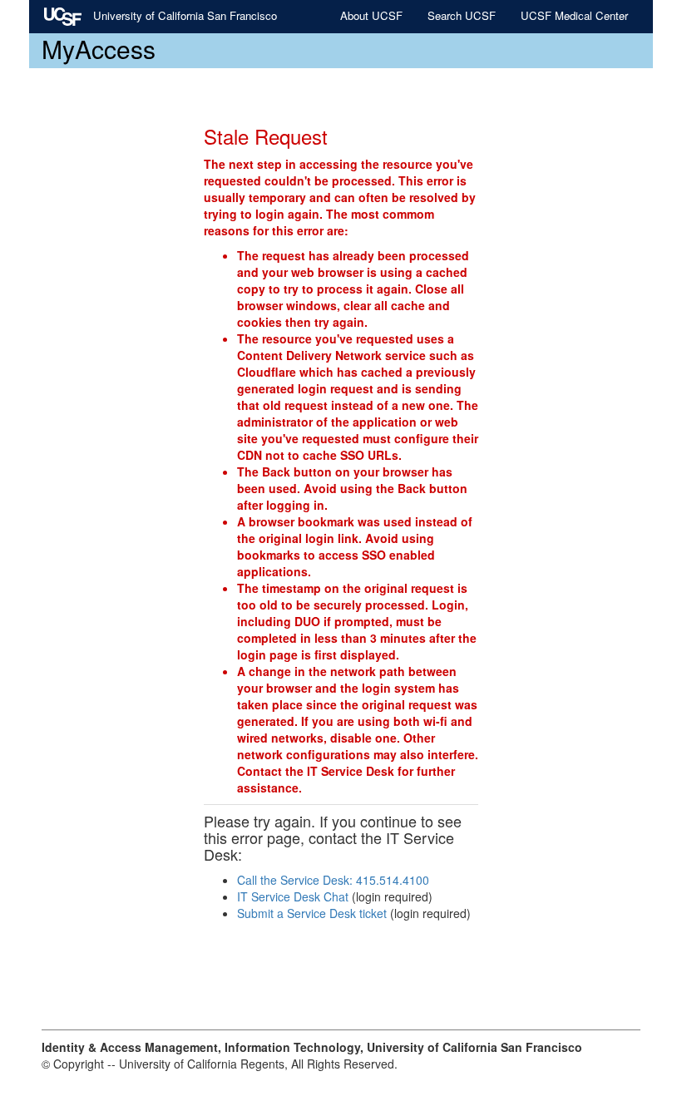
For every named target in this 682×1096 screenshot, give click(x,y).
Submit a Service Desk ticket (312, 913)
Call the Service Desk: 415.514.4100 (333, 879)
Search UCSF (461, 15)
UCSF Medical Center (574, 15)
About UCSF (371, 15)
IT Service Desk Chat (292, 896)
